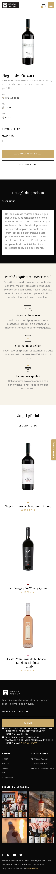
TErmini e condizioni (42, 768)
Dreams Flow (32, 868)
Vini (4, 772)
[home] (10, 5)
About (5, 763)
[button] (43, 5)
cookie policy (39, 763)
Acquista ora (28, 164)
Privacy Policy (28, 742)
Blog (5, 768)
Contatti (7, 777)
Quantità (7, 135)
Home (5, 759)
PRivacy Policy (39, 759)
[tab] (28, 201)
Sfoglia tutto (28, 425)
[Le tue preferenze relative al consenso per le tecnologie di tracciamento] (53, 449)
